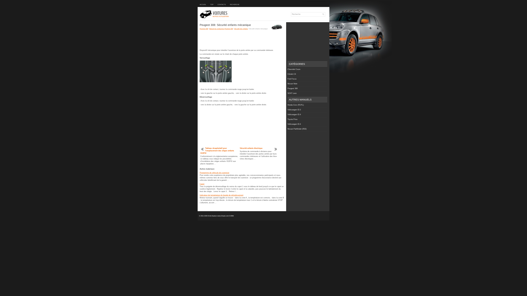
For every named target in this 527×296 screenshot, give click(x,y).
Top (211, 4)
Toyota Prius (293, 119)
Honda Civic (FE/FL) (296, 105)
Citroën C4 (292, 74)
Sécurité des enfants (241, 29)
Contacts (222, 4)
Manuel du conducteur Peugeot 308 (221, 29)
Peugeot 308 (204, 29)
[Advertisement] (242, 39)
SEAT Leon (292, 93)
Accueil (203, 4)
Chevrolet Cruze (294, 69)
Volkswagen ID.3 (294, 110)
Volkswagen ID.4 (294, 114)
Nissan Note (292, 84)
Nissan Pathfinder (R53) (297, 129)
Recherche (234, 4)
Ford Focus (292, 79)
